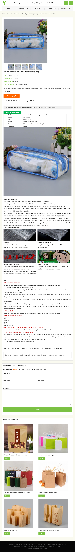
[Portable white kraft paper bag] (54, 438)
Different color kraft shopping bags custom (17, 492)
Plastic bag (17, 14)
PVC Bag (24, 14)
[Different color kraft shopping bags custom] (20, 476)
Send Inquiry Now (11, 96)
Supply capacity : (9, 84)
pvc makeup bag (34, 348)
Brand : (6, 76)
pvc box (24, 348)
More (6, 458)
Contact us (51, 8)
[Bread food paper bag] (20, 513)
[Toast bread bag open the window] (54, 513)
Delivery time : (8, 81)
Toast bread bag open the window (48, 530)
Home (9, 8)
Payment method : (11, 100)
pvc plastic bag (46, 348)
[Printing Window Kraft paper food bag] (20, 438)
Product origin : (8, 78)
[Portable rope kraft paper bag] (54, 476)
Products (22, 8)
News (37, 8)
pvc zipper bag (57, 348)
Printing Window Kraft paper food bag (15, 455)
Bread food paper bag (10, 530)
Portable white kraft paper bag (47, 455)
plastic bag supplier (14, 348)
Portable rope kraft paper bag (47, 492)
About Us (64, 8)
